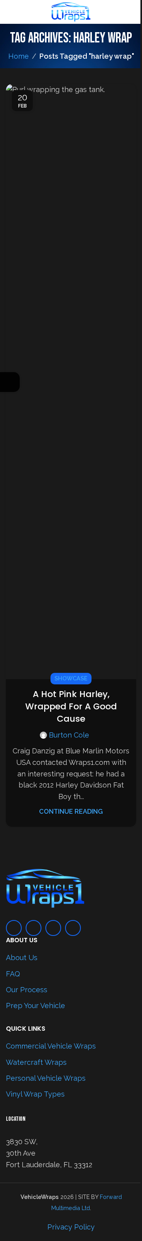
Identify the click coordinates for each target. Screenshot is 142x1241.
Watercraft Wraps (36, 1062)
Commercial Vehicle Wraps (51, 1046)
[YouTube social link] (53, 928)
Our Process (26, 990)
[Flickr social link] (73, 928)
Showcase (71, 678)
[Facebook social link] (14, 928)
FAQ (13, 974)
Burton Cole (69, 735)
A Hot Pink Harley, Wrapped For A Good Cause (71, 706)
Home (18, 56)
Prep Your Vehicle (35, 1005)
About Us (21, 957)
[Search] (133, 12)
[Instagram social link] (33, 928)
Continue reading (71, 811)
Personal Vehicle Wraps (46, 1078)
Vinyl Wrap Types (35, 1094)
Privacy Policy (71, 1227)
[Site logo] (71, 11)
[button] (128, 382)
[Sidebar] (10, 382)
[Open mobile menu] (9, 12)
